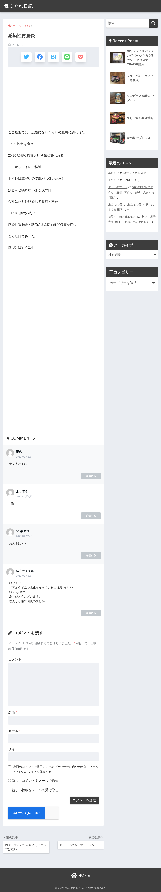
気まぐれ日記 (18, 6)
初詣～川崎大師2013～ (122, 216)
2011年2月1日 (23, 457)
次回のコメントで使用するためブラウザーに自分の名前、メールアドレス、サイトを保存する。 (56, 769)
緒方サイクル (131, 172)
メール (14, 731)
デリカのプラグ (117, 187)
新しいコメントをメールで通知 (35, 780)
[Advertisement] (53, 98)
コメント (15, 659)
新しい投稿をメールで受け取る (35, 790)
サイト (13, 749)
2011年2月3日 (23, 575)
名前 (12, 713)
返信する (91, 476)
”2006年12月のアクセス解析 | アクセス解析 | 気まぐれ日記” (131, 192)
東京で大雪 (115, 204)
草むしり (113, 172)
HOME (83, 875)
